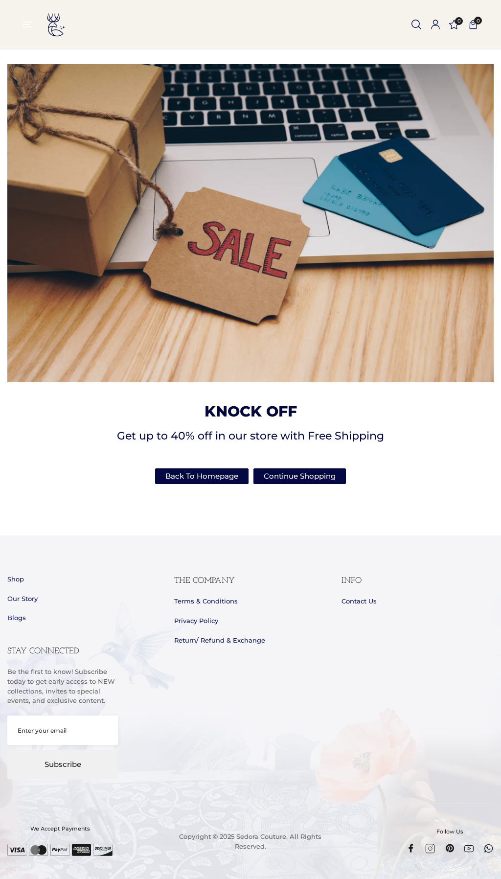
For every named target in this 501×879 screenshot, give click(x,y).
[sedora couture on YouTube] (469, 848)
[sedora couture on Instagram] (430, 848)
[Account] (435, 24)
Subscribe (63, 764)
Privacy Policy (196, 621)
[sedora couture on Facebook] (411, 848)
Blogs (16, 618)
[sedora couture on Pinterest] (450, 848)
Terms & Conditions (206, 601)
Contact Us (359, 601)
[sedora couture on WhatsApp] (488, 848)
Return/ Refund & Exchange (219, 640)
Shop (15, 579)
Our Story (22, 598)
